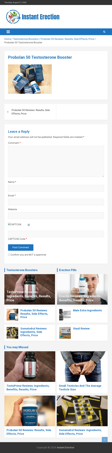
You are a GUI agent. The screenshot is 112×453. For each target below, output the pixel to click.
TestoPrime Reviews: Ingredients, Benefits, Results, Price (29, 296)
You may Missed (17, 347)
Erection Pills (68, 270)
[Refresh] (28, 224)
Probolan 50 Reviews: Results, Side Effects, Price (31, 112)
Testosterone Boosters (22, 270)
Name (12, 181)
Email (12, 195)
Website (12, 209)
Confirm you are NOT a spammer (28, 254)
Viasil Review (81, 328)
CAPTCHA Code (16, 238)
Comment (14, 142)
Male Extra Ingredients (87, 310)
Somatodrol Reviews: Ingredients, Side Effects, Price (33, 332)
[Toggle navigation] (8, 31)
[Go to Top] (105, 440)
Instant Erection (65, 447)
